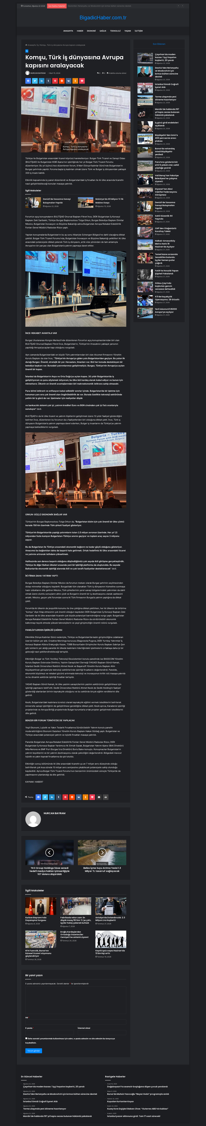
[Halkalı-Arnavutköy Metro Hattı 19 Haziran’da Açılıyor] (145, 244)
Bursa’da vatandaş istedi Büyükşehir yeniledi (165, 151)
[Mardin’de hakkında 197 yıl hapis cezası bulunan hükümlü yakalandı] (145, 113)
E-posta (29, 1028)
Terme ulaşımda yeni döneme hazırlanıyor (165, 98)
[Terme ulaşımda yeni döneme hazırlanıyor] (145, 100)
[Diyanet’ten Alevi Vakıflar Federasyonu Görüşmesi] (145, 193)
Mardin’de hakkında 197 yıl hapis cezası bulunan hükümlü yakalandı (167, 112)
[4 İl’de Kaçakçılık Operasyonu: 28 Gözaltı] (145, 300)
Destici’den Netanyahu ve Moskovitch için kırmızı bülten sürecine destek (167, 72)
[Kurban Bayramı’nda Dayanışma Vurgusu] (40, 906)
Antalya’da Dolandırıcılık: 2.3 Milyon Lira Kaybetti (110, 919)
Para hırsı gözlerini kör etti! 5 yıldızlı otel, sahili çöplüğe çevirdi (167, 165)
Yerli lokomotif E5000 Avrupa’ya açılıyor (166, 310)
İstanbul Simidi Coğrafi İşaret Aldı (82, 6)
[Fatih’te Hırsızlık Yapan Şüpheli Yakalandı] (145, 274)
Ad (27, 1017)
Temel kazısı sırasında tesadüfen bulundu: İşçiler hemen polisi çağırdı (166, 259)
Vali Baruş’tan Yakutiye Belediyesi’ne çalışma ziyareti (167, 178)
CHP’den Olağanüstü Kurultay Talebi (165, 230)
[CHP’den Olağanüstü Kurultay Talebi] (145, 232)
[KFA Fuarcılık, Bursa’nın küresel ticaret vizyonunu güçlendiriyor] (40, 939)
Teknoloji (115, 31)
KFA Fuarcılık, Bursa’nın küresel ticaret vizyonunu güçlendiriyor (38, 953)
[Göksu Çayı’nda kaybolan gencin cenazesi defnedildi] (145, 287)
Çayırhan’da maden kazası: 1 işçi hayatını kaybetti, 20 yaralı (165, 57)
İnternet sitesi (84, 1028)
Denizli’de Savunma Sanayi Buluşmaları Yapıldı (165, 205)
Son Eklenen (159, 44)
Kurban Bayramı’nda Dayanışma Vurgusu (35, 919)
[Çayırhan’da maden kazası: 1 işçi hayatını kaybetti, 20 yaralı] (145, 58)
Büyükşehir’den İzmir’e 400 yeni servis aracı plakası (166, 138)
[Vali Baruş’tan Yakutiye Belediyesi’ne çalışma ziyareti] (145, 179)
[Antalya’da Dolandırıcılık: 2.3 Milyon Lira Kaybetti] (110, 906)
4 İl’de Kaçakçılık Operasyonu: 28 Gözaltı (167, 298)
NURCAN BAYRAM (38, 73)
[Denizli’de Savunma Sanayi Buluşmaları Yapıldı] (33, 202)
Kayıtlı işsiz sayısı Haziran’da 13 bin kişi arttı (110, 952)
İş (38, 45)
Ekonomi (91, 31)
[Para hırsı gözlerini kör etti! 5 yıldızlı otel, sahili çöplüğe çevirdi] (145, 166)
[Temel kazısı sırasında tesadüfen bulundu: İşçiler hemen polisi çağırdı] (145, 258)
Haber (80, 31)
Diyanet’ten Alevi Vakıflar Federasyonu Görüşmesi (166, 192)
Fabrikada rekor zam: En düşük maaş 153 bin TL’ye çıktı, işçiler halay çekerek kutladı (75, 920)
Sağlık (103, 31)
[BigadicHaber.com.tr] (103, 17)
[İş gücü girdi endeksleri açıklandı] (145, 126)
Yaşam (127, 31)
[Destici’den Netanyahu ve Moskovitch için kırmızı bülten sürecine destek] (145, 71)
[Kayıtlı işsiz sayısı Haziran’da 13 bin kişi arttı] (110, 939)
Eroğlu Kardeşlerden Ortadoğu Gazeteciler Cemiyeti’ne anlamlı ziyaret (74, 934)
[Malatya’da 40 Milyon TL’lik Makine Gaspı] (85, 202)
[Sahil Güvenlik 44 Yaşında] (145, 219)
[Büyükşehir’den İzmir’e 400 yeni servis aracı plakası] (145, 139)
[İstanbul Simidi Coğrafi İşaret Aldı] (145, 88)
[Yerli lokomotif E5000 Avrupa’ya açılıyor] (145, 313)
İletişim (139, 31)
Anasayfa (68, 31)
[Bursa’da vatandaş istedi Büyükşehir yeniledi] (145, 152)
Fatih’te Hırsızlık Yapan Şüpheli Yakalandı (166, 272)
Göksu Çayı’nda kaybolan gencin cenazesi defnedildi (165, 286)
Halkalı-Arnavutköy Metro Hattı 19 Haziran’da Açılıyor (165, 243)
